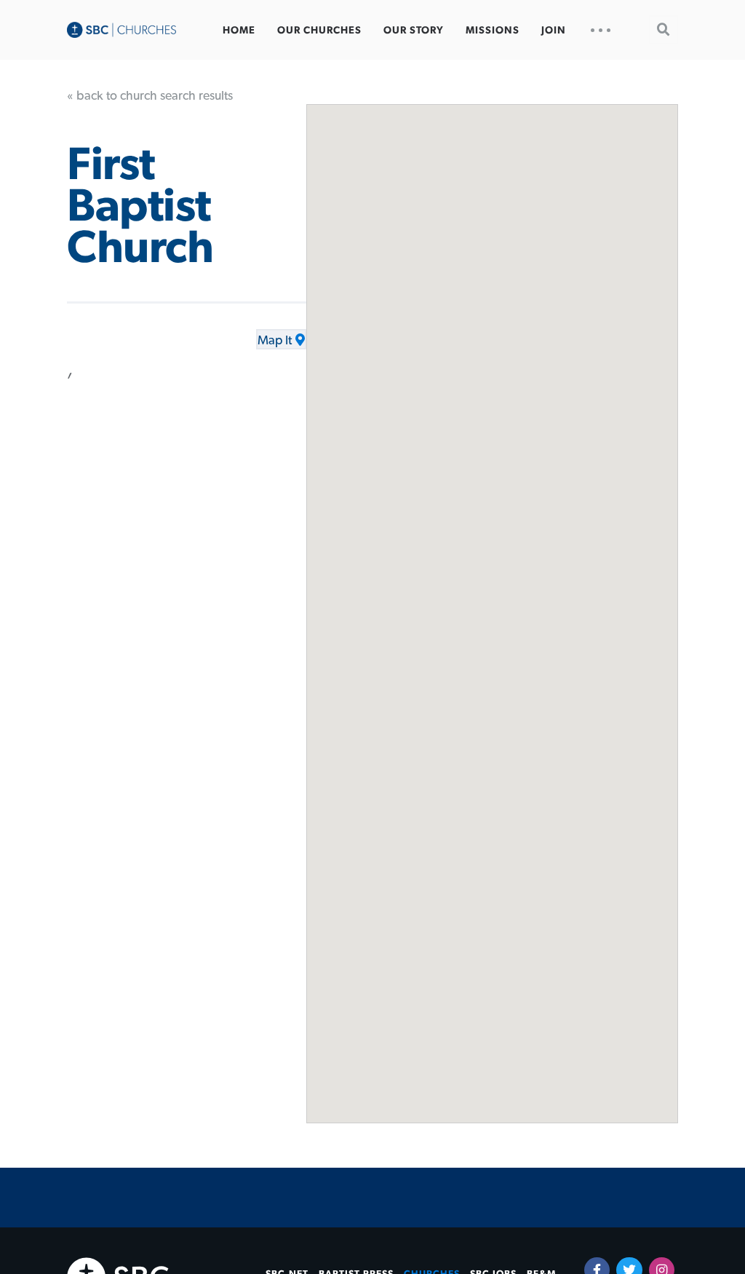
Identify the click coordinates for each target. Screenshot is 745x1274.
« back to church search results (150, 96)
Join (553, 30)
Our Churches (319, 30)
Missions (492, 30)
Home (239, 30)
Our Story (413, 30)
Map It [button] (275, 340)
